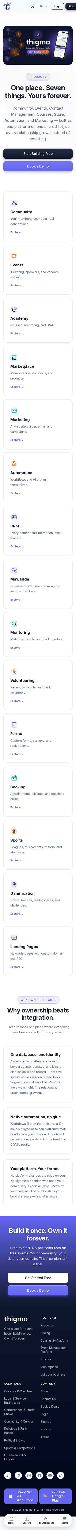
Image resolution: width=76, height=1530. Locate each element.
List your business (53, 1374)
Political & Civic (14, 1440)
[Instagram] (29, 1475)
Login (57, 6)
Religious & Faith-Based (16, 1431)
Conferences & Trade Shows (19, 1412)
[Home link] (13, 6)
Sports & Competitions (19, 1448)
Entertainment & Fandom (15, 1457)
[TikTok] (60, 1475)
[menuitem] (64, 1520)
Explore (46, 1359)
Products (47, 1325)
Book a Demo (38, 166)
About (45, 1391)
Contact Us (48, 1399)
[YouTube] (50, 1475)
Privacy (46, 1429)
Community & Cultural (18, 1421)
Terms (45, 1437)
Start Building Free (38, 154)
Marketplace (49, 1367)
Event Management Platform (54, 1350)
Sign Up (46, 1421)
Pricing (45, 1333)
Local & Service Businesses (15, 1400)
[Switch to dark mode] (32, 6)
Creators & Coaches (18, 1391)
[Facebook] (39, 1475)
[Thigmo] (7, 1475)
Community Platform (54, 1340)
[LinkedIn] (18, 1475)
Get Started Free (38, 1278)
